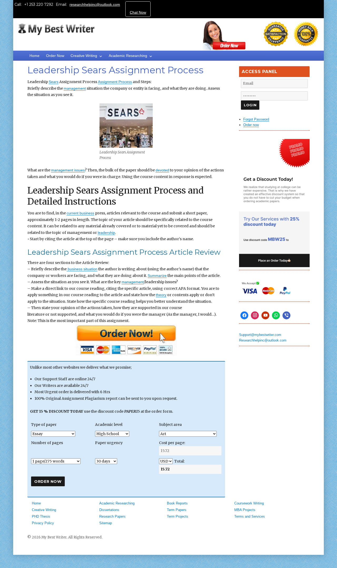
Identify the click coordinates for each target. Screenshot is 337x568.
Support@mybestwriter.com (260, 335)
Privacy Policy (43, 523)
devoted (162, 170)
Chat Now (138, 12)
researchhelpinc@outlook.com (95, 4)
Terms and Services (249, 516)
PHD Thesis (41, 516)
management (75, 88)
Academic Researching (128, 56)
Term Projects (177, 516)
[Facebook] (244, 315)
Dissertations (109, 510)
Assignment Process (115, 82)
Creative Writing (84, 56)
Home (34, 56)
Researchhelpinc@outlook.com (262, 340)
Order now (251, 125)
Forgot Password (256, 119)
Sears (53, 82)
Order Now (55, 56)
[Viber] (286, 315)
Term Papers (176, 510)
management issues (68, 170)
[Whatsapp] (276, 315)
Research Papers (112, 516)
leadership (106, 232)
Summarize (157, 275)
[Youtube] (265, 315)
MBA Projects (244, 510)
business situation (82, 269)
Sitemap (105, 523)
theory (161, 295)
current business (80, 213)
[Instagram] (255, 315)
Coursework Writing (249, 503)
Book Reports (177, 503)
